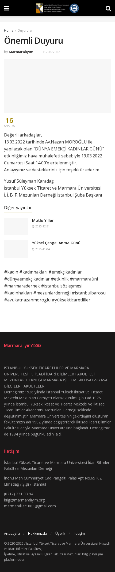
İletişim (79, 533)
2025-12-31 (42, 226)
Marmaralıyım (21, 51)
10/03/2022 (51, 51)
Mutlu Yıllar (43, 220)
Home (8, 30)
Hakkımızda (37, 533)
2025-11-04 (42, 249)
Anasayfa (12, 533)
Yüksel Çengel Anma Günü (56, 242)
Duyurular (25, 30)
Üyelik (60, 533)
